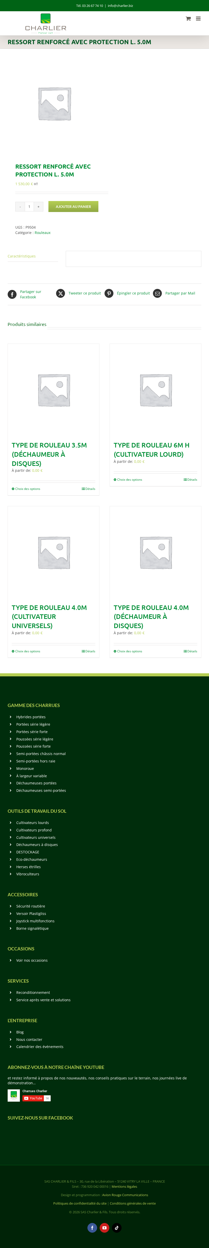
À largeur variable (31, 775)
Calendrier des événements (39, 1046)
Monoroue (25, 768)
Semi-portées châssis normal (41, 753)
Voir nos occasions (32, 960)
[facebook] (92, 1228)
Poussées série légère (34, 739)
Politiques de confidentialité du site (80, 1203)
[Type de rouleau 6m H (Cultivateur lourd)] (155, 389)
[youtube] (104, 1228)
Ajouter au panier (73, 206)
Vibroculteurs (27, 874)
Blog (20, 1032)
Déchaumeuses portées (36, 783)
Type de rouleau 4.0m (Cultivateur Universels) (49, 616)
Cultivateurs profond (34, 830)
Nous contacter (29, 1039)
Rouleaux (42, 232)
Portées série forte (32, 731)
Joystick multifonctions (35, 921)
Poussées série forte (33, 746)
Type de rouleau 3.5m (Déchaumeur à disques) (49, 454)
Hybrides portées (31, 716)
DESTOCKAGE (27, 852)
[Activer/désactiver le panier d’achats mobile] (188, 18)
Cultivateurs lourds (32, 822)
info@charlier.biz (120, 5)
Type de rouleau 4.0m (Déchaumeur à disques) (151, 616)
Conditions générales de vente (133, 1203)
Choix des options (27, 489)
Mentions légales (124, 1186)
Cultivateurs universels (36, 837)
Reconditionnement (33, 992)
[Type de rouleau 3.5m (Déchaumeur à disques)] (53, 389)
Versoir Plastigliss (31, 913)
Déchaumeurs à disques (37, 844)
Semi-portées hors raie (35, 761)
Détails (90, 489)
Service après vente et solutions (43, 999)
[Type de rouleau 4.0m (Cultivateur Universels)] (53, 552)
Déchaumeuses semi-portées (41, 790)
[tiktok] (117, 1228)
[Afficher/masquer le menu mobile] (198, 18)
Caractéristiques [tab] (22, 256)
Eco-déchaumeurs (31, 859)
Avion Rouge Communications (125, 1195)
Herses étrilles (28, 866)
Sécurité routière (30, 906)
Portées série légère (33, 724)
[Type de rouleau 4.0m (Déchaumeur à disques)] (155, 552)
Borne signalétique (32, 928)
